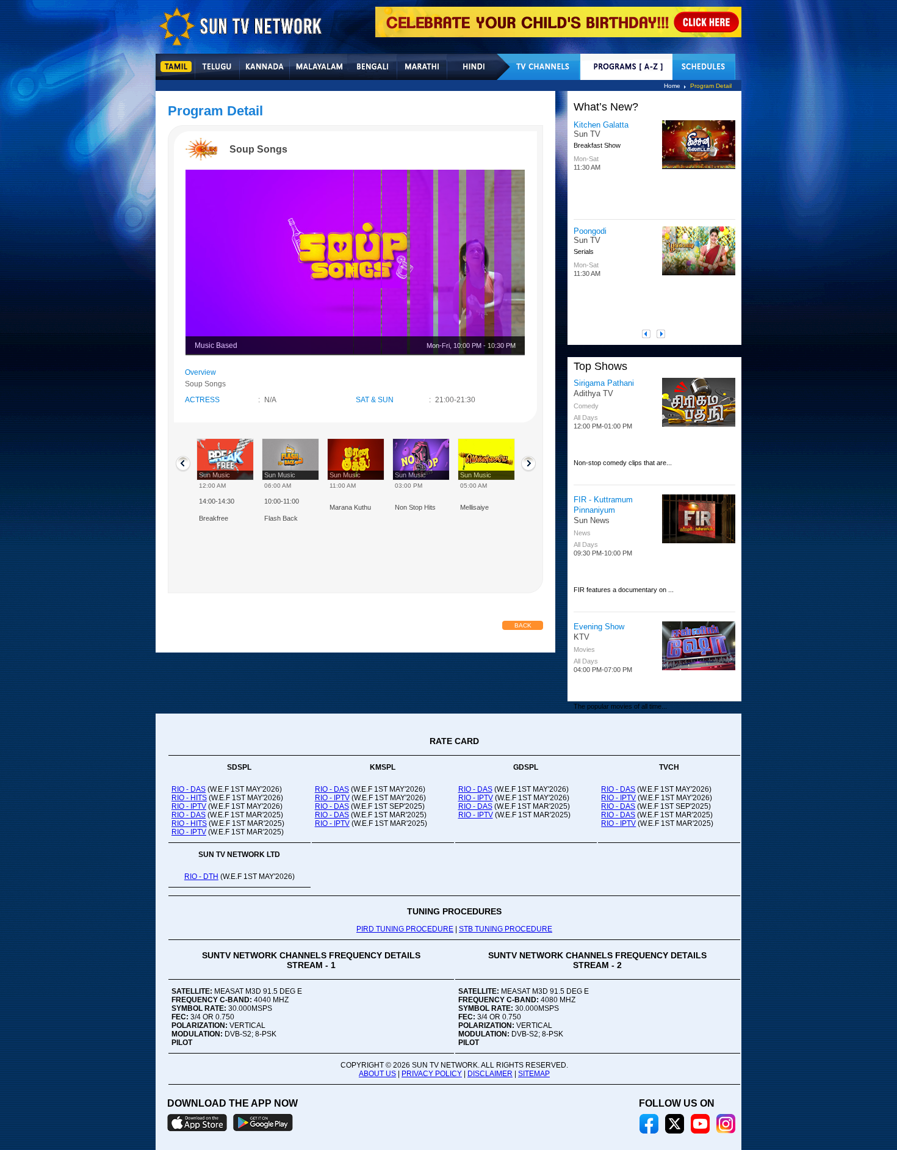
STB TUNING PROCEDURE (505, 929)
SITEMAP (534, 1073)
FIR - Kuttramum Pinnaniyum (603, 505)
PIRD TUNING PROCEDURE (404, 929)
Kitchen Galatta (601, 124)
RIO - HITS (189, 798)
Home (672, 85)
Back (522, 625)
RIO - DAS (188, 789)
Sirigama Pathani (604, 383)
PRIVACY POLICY (432, 1073)
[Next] (664, 334)
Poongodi (590, 231)
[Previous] (649, 334)
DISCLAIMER (490, 1073)
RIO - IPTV (188, 806)
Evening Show (599, 626)
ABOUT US (377, 1073)
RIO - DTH (201, 876)
